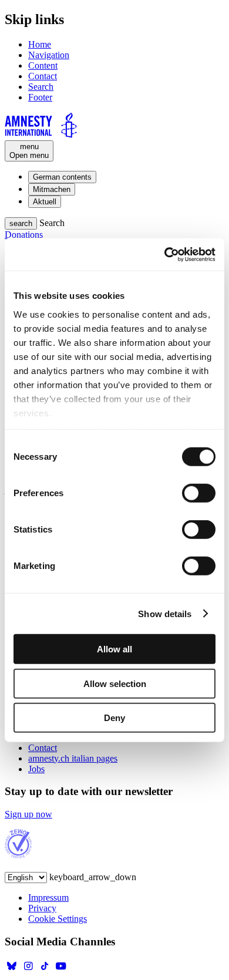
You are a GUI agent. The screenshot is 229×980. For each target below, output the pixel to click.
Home (39, 44)
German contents (62, 177)
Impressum (48, 897)
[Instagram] (28, 970)
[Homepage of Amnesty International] (114, 126)
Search (40, 87)
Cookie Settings (57, 919)
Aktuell (44, 201)
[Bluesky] (12, 970)
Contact (42, 76)
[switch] (198, 493)
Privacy (42, 908)
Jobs (36, 769)
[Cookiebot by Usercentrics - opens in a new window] (164, 254)
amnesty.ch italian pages (72, 758)
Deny (114, 718)
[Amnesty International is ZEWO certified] (18, 855)
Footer (40, 97)
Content (43, 65)
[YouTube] (61, 970)
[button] (21, 223)
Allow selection (114, 683)
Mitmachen (51, 189)
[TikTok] (45, 970)
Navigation (48, 55)
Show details (164, 613)
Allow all (114, 649)
